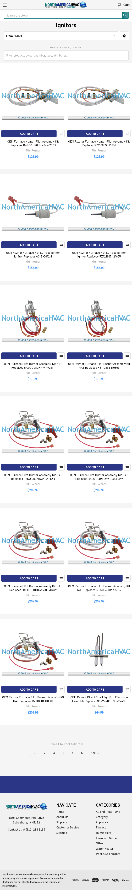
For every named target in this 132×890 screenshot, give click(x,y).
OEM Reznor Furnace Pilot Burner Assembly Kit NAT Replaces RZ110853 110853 (99, 366)
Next (93, 753)
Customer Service (67, 827)
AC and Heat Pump (108, 812)
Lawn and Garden (107, 838)
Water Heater (104, 849)
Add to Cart (29, 133)
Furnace (101, 827)
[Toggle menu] (4, 4)
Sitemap (61, 833)
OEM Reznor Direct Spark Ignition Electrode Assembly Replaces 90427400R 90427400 (99, 699)
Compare (61, 133)
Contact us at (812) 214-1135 (26, 829)
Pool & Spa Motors (108, 854)
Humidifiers (103, 833)
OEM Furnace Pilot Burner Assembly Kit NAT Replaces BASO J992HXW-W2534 (33, 477)
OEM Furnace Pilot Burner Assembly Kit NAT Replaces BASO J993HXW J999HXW (99, 477)
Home (60, 812)
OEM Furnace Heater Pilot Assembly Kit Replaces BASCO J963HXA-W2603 (33, 143)
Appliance (102, 822)
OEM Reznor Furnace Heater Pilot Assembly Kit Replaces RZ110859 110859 (99, 143)
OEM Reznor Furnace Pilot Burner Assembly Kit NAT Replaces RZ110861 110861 (33, 699)
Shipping (61, 822)
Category (102, 817)
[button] (124, 36)
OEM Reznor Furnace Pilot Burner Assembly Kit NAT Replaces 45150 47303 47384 (99, 588)
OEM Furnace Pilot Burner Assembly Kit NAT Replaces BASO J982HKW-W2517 (33, 366)
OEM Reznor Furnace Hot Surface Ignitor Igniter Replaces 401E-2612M (33, 254)
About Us (62, 817)
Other (99, 843)
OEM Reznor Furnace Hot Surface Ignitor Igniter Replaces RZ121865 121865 (99, 254)
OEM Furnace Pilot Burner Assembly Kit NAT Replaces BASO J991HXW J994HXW (33, 588)
